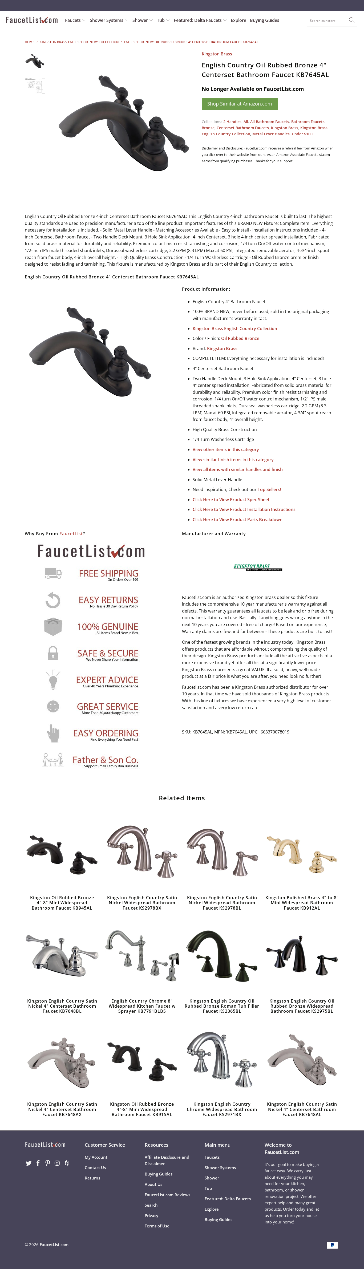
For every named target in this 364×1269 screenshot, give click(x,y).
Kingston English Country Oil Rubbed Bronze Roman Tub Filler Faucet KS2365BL (222, 956)
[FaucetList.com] (31, 20)
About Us (153, 1184)
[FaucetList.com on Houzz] (67, 1163)
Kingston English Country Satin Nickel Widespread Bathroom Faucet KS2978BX (142, 852)
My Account (96, 1157)
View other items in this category (226, 449)
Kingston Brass (217, 54)
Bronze (208, 127)
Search (151, 1205)
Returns (92, 1178)
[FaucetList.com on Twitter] (29, 1163)
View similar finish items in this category (233, 460)
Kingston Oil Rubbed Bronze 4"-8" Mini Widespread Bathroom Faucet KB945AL (62, 852)
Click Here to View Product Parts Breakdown (237, 519)
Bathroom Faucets (308, 121)
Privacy (151, 1215)
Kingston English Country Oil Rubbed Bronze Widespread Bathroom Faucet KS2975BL (302, 956)
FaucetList (71, 534)
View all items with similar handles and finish (238, 469)
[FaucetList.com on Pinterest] (48, 1163)
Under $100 (302, 133)
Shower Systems (107, 20)
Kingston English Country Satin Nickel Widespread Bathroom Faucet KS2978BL (222, 852)
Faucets (73, 20)
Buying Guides (264, 20)
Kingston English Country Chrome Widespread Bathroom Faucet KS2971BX (222, 1059)
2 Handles (232, 121)
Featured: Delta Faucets (198, 20)
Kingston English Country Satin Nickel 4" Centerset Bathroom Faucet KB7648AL (302, 1059)
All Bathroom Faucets (269, 121)
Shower (140, 20)
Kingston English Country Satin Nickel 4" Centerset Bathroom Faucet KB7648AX (62, 1059)
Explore (238, 20)
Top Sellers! (269, 489)
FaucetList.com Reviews (167, 1194)
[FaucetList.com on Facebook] (38, 1163)
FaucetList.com (54, 1244)
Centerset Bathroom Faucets (243, 127)
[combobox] (332, 20)
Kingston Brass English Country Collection (235, 328)
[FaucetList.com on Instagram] (57, 1163)
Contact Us (95, 1167)
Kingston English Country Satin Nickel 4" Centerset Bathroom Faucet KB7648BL (62, 956)
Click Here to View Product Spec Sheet (231, 499)
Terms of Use (157, 1226)
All (246, 121)
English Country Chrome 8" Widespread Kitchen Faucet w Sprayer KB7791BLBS (142, 956)
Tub (161, 20)
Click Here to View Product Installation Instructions (244, 509)
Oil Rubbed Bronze (240, 338)
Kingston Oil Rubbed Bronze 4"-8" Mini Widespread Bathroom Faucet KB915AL (142, 1059)
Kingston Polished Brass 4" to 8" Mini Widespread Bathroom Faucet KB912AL (302, 852)
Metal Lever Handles (271, 133)
